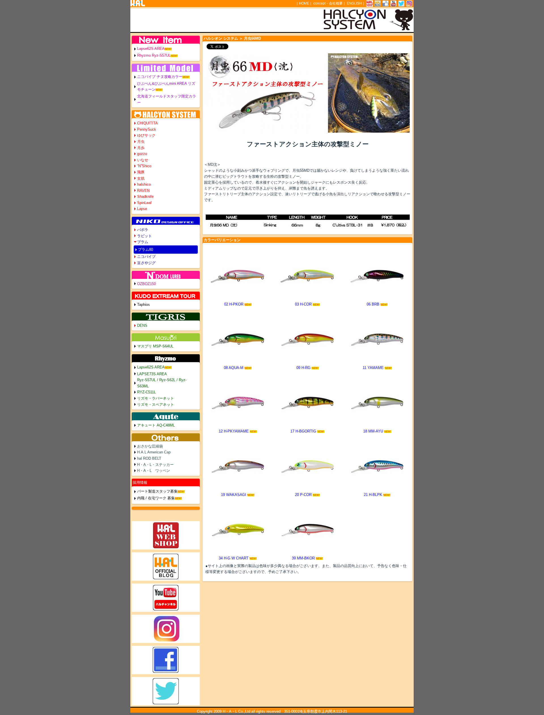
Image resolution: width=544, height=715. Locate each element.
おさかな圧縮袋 (150, 446)
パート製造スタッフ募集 (157, 491)
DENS (142, 325)
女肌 (140, 178)
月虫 (140, 141)
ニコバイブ (146, 256)
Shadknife (145, 196)
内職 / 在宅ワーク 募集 (156, 498)
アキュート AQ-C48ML (156, 425)
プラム (142, 242)
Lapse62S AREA (151, 48)
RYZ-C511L (146, 392)
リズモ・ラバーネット (155, 398)
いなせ (142, 160)
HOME (304, 3)
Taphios (143, 304)
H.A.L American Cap (154, 452)
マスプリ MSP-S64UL (155, 346)
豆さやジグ (146, 263)
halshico (144, 184)
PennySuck (146, 129)
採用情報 (140, 482)
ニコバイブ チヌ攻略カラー (159, 77)
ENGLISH (354, 3)
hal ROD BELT (149, 458)
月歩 (140, 148)
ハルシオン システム (221, 38)
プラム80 (145, 249)
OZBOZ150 (146, 284)
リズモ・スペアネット (155, 404)
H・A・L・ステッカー (155, 464)
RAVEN (143, 190)
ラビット (144, 236)
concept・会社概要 (328, 3)
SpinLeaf (144, 203)
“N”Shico (144, 166)
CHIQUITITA (147, 123)
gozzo (142, 154)
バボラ (142, 230)
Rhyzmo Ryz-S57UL (154, 55)
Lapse (142, 209)
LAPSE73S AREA (152, 374)
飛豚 (140, 172)
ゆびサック (146, 135)
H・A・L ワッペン (153, 470)
